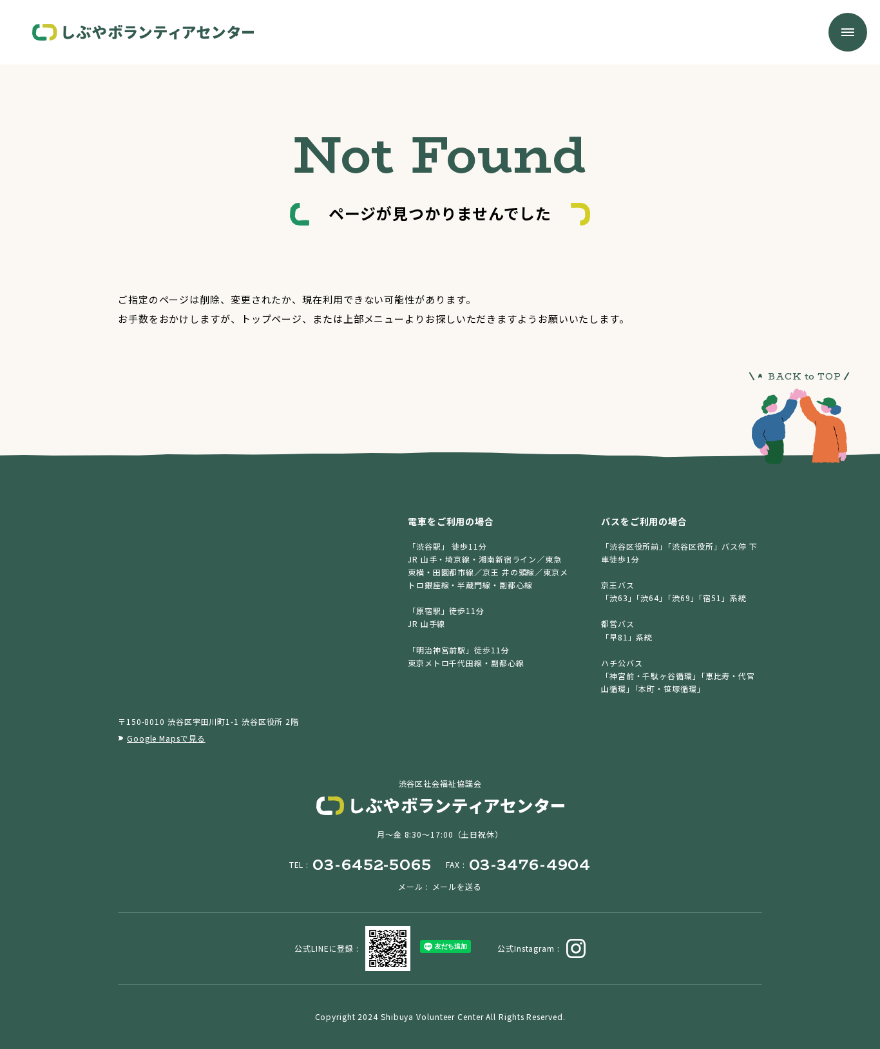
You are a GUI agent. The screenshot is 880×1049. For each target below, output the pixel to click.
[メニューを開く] (847, 32)
